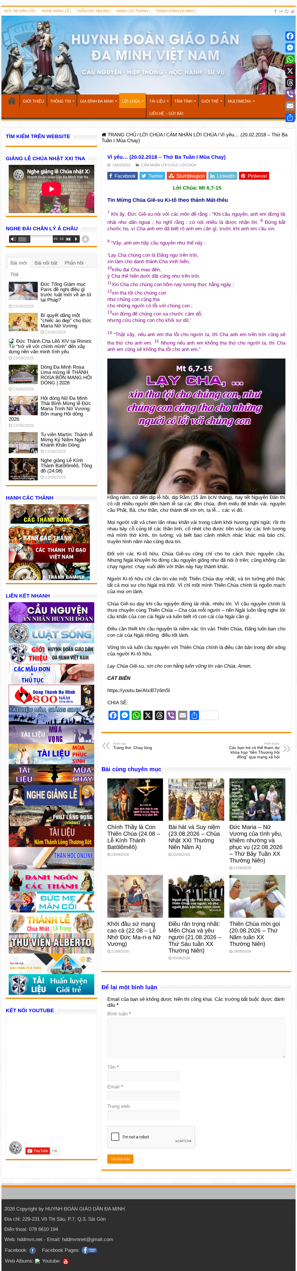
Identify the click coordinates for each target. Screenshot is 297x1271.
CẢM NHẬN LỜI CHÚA (191, 135)
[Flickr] (280, 11)
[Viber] (290, 94)
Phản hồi (74, 263)
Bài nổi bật (46, 263)
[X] (290, 71)
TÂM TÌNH (183, 101)
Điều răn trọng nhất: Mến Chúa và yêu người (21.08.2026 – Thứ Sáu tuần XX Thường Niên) (195, 937)
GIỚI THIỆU (33, 101)
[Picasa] (286, 11)
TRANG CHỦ (11, 101)
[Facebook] (275, 11)
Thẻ (14, 274)
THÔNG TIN (60, 101)
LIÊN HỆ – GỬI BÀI (166, 113)
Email (115, 1087)
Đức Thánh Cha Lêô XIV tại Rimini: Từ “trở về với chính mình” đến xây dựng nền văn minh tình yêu (50, 346)
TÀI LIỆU (157, 101)
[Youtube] (292, 11)
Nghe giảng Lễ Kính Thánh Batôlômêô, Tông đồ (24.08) (66, 466)
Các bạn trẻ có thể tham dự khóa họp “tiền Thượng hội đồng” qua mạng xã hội (254, 750)
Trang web (118, 1106)
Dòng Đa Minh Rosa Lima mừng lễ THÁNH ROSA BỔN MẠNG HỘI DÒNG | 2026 (66, 375)
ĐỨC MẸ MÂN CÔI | (20, 11)
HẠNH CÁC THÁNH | (133, 11)
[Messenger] (290, 48)
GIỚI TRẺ (210, 101)
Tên (113, 1067)
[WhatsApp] (290, 59)
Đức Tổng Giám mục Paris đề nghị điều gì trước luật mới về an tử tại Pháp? (66, 292)
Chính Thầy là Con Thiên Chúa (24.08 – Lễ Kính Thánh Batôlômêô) (133, 837)
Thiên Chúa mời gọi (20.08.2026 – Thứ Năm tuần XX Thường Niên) (254, 934)
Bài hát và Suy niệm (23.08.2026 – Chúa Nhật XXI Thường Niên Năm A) (194, 837)
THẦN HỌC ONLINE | (94, 11)
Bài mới (18, 263)
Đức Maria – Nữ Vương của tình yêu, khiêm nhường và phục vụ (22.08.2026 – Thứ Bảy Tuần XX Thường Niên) (255, 844)
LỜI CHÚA (131, 101)
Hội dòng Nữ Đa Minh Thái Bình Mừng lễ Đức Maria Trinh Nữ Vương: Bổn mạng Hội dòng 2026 (50, 408)
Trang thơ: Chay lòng (132, 746)
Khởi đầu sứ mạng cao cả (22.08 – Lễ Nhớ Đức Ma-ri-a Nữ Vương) (134, 934)
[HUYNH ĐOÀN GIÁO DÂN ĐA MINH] (148, 55)
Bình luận (119, 1014)
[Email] (290, 106)
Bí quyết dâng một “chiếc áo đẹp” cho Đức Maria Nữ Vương (66, 321)
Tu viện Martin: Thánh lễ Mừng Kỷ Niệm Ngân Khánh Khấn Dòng (67, 440)
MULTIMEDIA (239, 101)
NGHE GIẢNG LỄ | (56, 11)
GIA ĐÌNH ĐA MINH (96, 101)
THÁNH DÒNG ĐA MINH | (175, 11)
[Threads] (290, 82)
